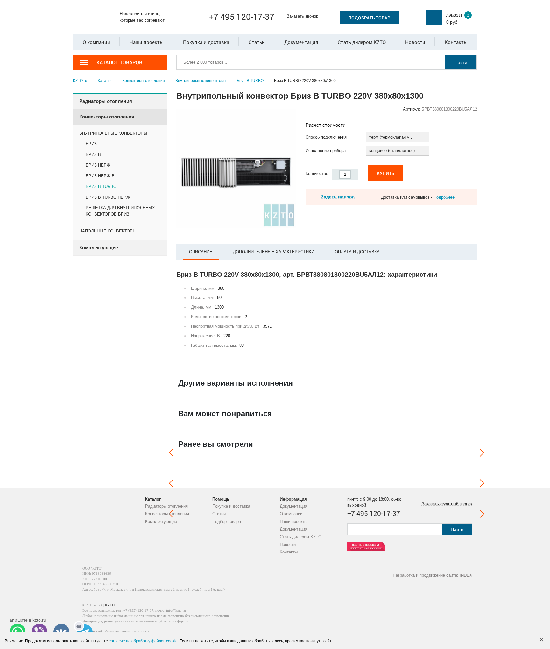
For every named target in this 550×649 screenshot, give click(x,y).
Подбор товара (226, 521)
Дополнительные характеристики (273, 251)
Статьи (219, 513)
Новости (288, 544)
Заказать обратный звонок (447, 504)
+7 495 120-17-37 (241, 16)
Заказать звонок (302, 16)
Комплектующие (161, 521)
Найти (461, 62)
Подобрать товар (369, 18)
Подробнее (444, 197)
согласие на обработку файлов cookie (143, 641)
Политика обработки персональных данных (115, 631)
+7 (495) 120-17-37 (138, 610)
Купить (385, 173)
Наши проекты (293, 521)
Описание (200, 251)
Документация (293, 506)
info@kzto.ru (176, 610)
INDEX (466, 575)
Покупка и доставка (231, 506)
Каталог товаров (119, 62)
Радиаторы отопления (166, 506)
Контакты (289, 552)
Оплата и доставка (357, 251)
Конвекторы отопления (167, 513)
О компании (291, 513)
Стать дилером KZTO (300, 536)
